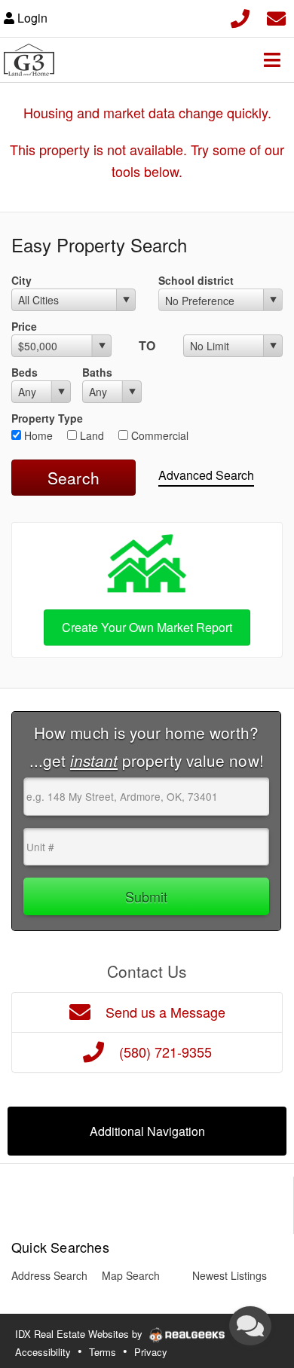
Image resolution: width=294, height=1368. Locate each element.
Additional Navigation (147, 1131)
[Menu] (272, 59)
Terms (102, 1352)
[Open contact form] (276, 16)
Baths (97, 372)
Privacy (150, 1352)
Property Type (47, 418)
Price (24, 326)
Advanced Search (206, 475)
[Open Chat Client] (250, 1325)
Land (90, 435)
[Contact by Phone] (240, 16)
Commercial (158, 435)
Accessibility (43, 1352)
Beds (24, 372)
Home (37, 435)
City (21, 280)
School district (196, 280)
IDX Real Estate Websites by (80, 1334)
